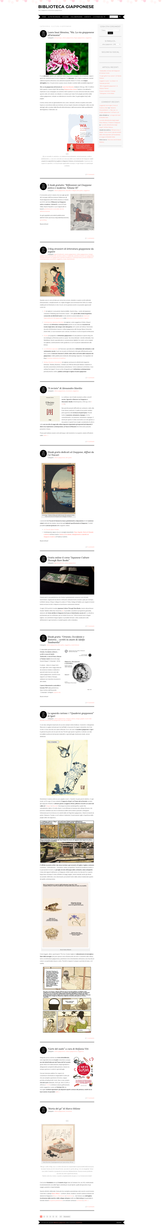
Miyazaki (55, 806)
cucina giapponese (59, 1051)
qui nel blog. (43, 220)
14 (43, 557)
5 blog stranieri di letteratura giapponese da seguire (71, 250)
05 (43, 1108)
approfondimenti (59, 254)
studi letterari (71, 259)
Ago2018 (43, 187)
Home (44, 17)
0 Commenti (90, 174)
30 (43, 388)
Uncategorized (56, 720)
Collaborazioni (76, 17)
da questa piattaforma (56, 1200)
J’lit (45, 311)
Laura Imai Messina (68, 87)
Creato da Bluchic (119, 1222)
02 (43, 185)
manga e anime (70, 719)
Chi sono (65, 17)
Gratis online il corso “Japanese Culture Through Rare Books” (68, 559)
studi (64, 259)
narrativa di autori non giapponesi (84, 256)
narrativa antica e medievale (65, 256)
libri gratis (80, 190)
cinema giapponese (70, 254)
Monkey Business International (53, 362)
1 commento (90, 238)
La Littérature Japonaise (51, 349)
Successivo (67, 1216)
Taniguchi (48, 806)
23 (43, 713)
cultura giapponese (67, 38)
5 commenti (90, 547)
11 (43, 1049)
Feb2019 (43, 34)
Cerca (110, 33)
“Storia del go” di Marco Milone (64, 1108)
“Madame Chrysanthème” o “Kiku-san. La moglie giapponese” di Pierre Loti (109, 110)
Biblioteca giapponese (66, 6)
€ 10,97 (47, 1085)
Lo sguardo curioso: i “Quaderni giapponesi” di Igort (71, 714)
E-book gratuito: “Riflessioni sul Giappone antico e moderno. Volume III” (70, 186)
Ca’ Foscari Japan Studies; (51, 529)
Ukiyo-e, (55, 1196)
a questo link (56, 692)
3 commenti (90, 377)
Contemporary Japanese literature (54, 322)
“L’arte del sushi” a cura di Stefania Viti (68, 1048)
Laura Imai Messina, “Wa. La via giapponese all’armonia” (71, 34)
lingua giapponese (79, 38)
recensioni (53, 259)
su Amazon (79, 1200)
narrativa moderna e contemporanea (71, 257)
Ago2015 (43, 1050)
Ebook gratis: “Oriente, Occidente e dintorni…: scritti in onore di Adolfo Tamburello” (66, 639)
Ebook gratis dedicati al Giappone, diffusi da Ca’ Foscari (71, 453)
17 (60, 1216)
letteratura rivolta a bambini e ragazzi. (77, 318)
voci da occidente (66, 720)
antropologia (58, 38)
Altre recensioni (54, 17)
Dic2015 (43, 715)
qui (63, 611)
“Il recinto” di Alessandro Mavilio (65, 388)
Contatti (87, 17)
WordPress (79, 1222)
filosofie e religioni (71, 190)
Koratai (46, 335)
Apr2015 (43, 1110)
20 (43, 452)
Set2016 (43, 250)
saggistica (88, 38)
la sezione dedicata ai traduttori (56, 358)
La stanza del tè (99, 17)
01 (43, 249)
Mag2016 (43, 390)
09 (43, 32)
